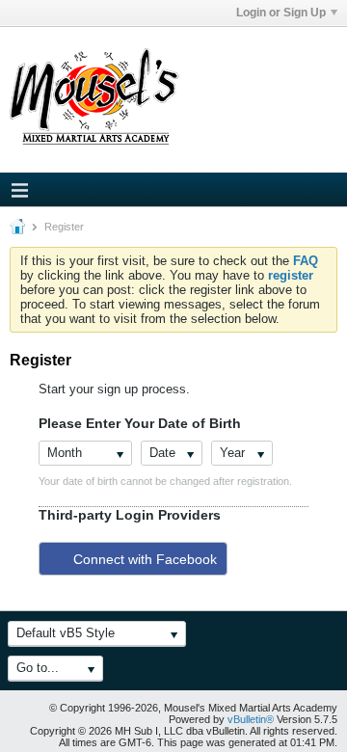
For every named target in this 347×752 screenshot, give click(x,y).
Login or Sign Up (281, 12)
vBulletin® (250, 719)
